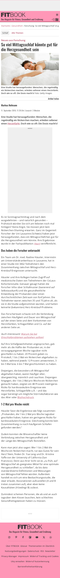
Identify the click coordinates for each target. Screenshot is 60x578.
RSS (42, 551)
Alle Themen (17, 33)
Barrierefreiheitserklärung (30, 566)
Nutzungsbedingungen (16, 551)
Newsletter (50, 551)
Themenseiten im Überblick (41, 546)
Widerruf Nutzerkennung (37, 561)
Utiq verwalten (18, 561)
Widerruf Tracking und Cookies (44, 556)
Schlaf (5, 33)
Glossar (23, 546)
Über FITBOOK (12, 546)
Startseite (5, 25)
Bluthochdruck (25, 397)
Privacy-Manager (9, 556)
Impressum (23, 556)
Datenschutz (33, 551)
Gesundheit (17, 25)
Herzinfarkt (14, 123)
